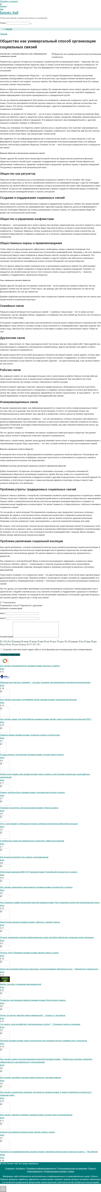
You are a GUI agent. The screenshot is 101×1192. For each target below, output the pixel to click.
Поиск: (3, 23)
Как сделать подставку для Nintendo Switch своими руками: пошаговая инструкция (38, 699)
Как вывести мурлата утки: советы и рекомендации (24, 857)
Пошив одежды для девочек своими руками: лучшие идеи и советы (32, 754)
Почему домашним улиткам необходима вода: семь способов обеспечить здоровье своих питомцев (47, 937)
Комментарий (6, 637)
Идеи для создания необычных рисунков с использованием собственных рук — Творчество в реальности (49, 969)
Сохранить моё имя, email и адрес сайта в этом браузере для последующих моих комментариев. (47, 649)
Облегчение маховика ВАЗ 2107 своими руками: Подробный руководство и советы (38, 872)
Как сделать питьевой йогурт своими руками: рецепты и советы (30, 666)
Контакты (20, 1168)
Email (3, 618)
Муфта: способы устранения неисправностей (20, 984)
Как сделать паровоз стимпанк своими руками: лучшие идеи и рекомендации (36, 1115)
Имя (2, 613)
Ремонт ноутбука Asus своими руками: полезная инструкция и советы (32, 792)
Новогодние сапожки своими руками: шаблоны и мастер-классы (30, 922)
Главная (8, 29)
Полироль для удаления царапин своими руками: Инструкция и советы (33, 1000)
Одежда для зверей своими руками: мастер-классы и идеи (27, 1132)
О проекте (9, 1168)
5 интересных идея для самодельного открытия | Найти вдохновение (32, 841)
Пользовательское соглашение (72, 1168)
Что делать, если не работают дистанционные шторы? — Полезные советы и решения (40, 1024)
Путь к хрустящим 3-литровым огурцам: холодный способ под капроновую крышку (39, 824)
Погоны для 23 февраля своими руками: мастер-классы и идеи (29, 953)
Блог (2, 669)
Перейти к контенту (9, 1)
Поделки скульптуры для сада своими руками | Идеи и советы (29, 808)
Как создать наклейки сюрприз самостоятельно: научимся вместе (30, 1077)
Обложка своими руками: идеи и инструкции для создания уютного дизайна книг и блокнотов (43, 1041)
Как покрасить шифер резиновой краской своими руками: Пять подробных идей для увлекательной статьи (50, 902)
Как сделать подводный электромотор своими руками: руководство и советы (36, 887)
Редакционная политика (55, 1171)
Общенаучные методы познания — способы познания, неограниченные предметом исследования (45, 682)
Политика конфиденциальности (41, 1168)
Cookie (71, 1171)
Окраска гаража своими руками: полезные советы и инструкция (30, 735)
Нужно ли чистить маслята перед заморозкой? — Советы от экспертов (32, 1015)
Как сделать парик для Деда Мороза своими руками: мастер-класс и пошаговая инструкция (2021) (45, 719)
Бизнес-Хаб (9, 13)
